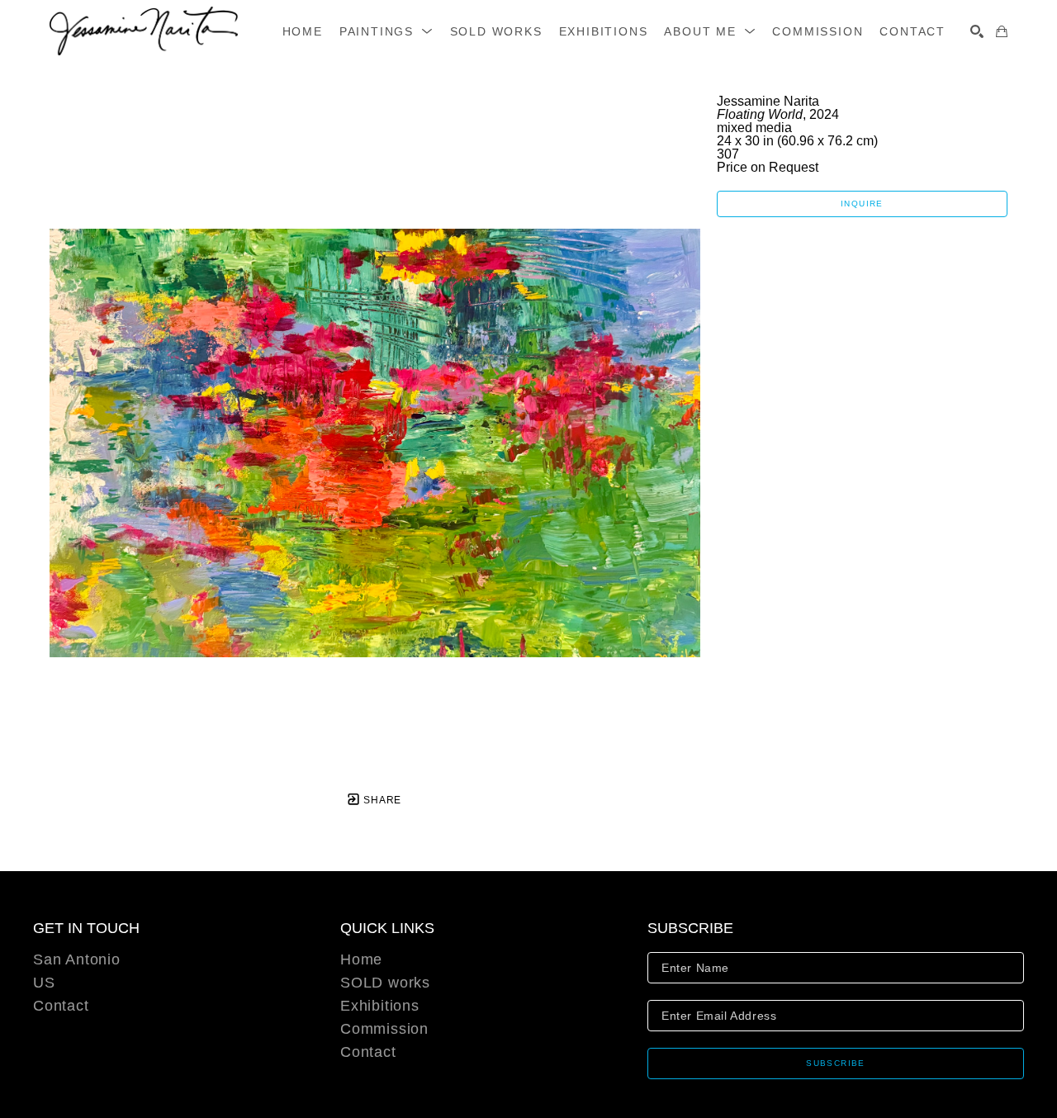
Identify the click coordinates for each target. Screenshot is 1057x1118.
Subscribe (835, 1063)
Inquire (862, 203)
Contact (61, 1005)
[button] (386, 31)
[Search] (977, 31)
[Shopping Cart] (1001, 31)
